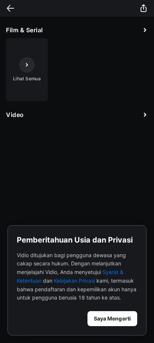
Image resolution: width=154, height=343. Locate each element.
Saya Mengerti (112, 318)
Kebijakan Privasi (74, 280)
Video (15, 114)
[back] (10, 8)
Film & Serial (24, 30)
